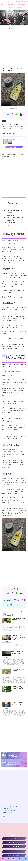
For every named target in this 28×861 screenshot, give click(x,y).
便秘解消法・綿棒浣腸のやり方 (14, 210)
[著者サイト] (6, 604)
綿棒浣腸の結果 (11, 215)
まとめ (7, 225)
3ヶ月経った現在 (10, 223)
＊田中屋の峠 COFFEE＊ (10, 812)
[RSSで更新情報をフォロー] (22, 604)
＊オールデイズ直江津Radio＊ (11, 806)
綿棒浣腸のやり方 (12, 213)
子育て (4, 121)
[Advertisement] (14, 48)
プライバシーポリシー (9, 814)
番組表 (5, 817)
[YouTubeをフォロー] (11, 604)
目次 (12, 203)
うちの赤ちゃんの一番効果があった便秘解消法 (14, 219)
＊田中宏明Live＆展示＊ (9, 810)
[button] (25, 414)
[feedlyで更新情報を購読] (17, 604)
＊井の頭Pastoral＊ (8, 808)
